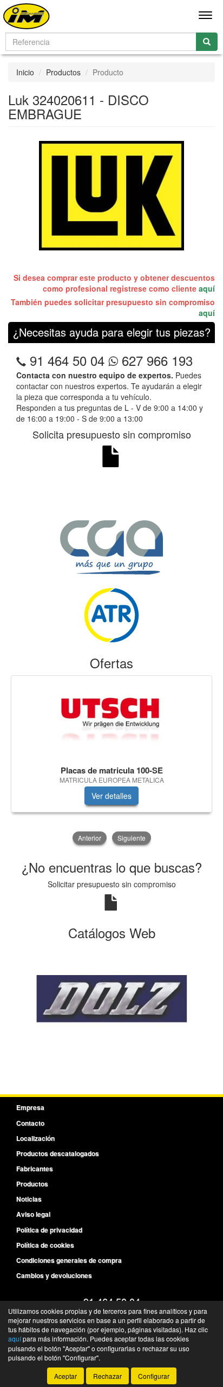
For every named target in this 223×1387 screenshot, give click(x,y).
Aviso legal (33, 1214)
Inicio (25, 72)
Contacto (30, 1123)
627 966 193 (155, 360)
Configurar (153, 1375)
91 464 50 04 (67, 360)
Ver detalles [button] (111, 795)
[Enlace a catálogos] (111, 1005)
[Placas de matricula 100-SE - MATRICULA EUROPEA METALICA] (111, 718)
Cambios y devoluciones (54, 1275)
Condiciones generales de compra (69, 1260)
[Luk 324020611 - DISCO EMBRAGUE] (111, 195)
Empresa (30, 1107)
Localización (35, 1138)
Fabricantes (34, 1168)
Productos (63, 72)
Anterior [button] (89, 837)
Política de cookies (45, 1245)
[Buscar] (207, 42)
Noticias (29, 1199)
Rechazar (107, 1375)
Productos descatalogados (57, 1153)
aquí (207, 288)
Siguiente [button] (131, 837)
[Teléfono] (21, 360)
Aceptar (65, 1375)
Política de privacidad (49, 1230)
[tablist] (111, 761)
